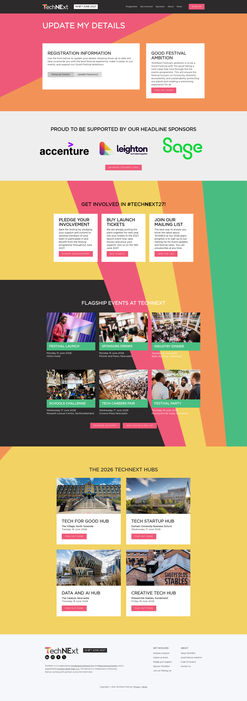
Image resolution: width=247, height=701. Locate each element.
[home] (55, 6)
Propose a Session (161, 653)
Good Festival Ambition (191, 658)
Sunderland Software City (82, 666)
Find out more (164, 90)
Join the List (166, 254)
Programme (131, 7)
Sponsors (160, 7)
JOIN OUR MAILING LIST (140, 426)
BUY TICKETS (117, 254)
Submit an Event (160, 658)
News (179, 7)
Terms (144, 687)
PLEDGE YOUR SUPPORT (76, 254)
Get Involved (146, 7)
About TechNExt (188, 653)
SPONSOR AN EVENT (105, 426)
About (171, 7)
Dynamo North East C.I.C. (69, 669)
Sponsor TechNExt (161, 666)
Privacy (137, 687)
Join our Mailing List (162, 671)
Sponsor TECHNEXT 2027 (123, 167)
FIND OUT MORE (74, 536)
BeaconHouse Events (107, 666)
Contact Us (186, 666)
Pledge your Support (162, 662)
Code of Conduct (188, 662)
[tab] (61, 74)
